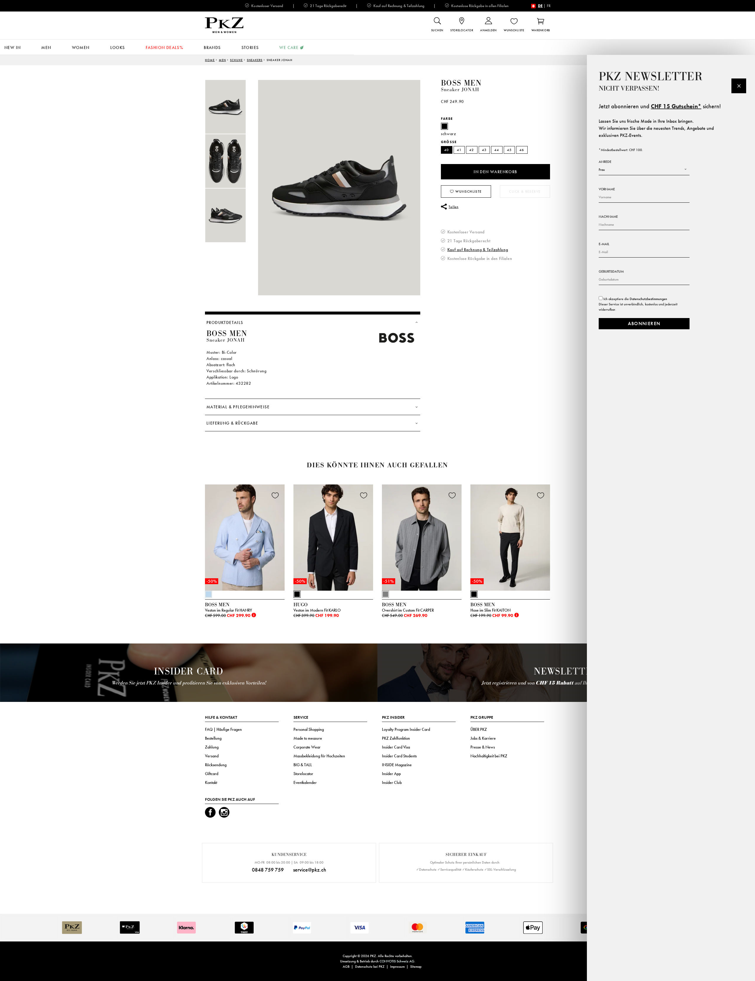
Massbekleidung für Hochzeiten (319, 756)
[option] (231, 107)
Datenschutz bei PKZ (370, 966)
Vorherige (190, 539)
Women (81, 47)
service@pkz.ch (309, 869)
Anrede (605, 161)
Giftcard (211, 773)
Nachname (608, 216)
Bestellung (213, 738)
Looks (117, 47)
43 (484, 150)
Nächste (557, 539)
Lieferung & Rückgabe (232, 423)
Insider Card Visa (396, 747)
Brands (212, 47)
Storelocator (303, 773)
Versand (212, 756)
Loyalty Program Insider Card (406, 729)
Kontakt (211, 782)
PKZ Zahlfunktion (396, 738)
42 (471, 150)
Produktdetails (224, 322)
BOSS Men (461, 83)
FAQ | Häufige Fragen (223, 729)
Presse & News (482, 747)
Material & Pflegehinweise (238, 407)
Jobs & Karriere (483, 738)
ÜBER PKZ (478, 729)
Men (46, 47)
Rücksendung (215, 764)
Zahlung (212, 747)
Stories (250, 47)
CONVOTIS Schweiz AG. (397, 961)
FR (549, 5)
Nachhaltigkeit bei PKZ (488, 756)
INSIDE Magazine (397, 764)
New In (12, 47)
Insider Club (392, 782)
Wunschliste (468, 191)
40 (446, 150)
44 (496, 150)
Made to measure (307, 738)
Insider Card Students (399, 756)
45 (509, 150)
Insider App (391, 773)
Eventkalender (305, 782)
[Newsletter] (738, 85)
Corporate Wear (307, 747)
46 (521, 150)
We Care (288, 47)
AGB (346, 966)
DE (540, 5)
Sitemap (415, 966)
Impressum (397, 966)
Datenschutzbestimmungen (648, 299)
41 (459, 150)
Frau (602, 169)
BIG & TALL (302, 764)
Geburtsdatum (611, 271)
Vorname (607, 189)
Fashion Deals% (164, 47)
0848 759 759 (268, 869)
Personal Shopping (308, 729)
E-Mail (604, 244)
